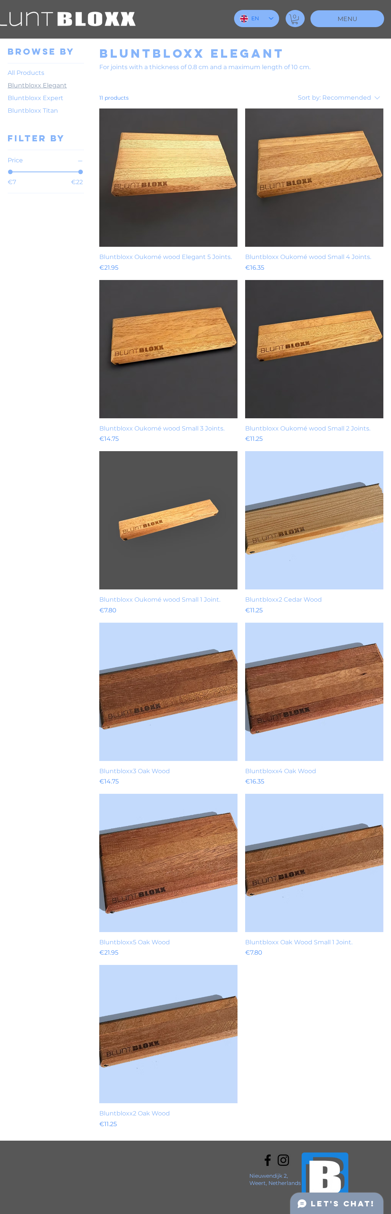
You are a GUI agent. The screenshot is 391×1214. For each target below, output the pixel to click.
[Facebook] (267, 1160)
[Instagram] (283, 1160)
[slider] (10, 171)
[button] (295, 19)
